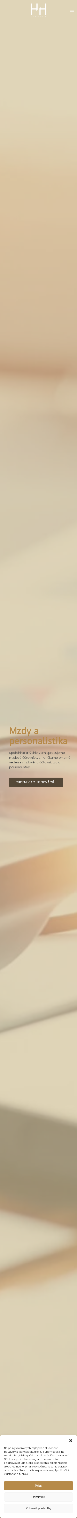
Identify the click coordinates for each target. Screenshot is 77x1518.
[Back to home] (38, 10)
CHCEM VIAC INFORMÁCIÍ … (36, 787)
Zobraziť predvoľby (38, 1508)
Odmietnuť (38, 1497)
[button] (71, 1440)
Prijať (38, 1485)
